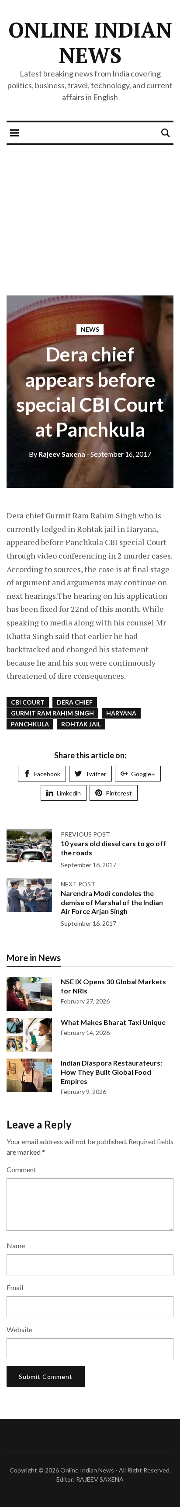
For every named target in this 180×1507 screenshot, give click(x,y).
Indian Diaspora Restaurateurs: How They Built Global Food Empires (111, 1072)
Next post (78, 884)
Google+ (143, 774)
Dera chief (75, 702)
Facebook (47, 774)
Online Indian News (90, 42)
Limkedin (69, 793)
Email (15, 1287)
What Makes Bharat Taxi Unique (113, 1022)
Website (19, 1329)
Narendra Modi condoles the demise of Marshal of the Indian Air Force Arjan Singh (112, 902)
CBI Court (28, 702)
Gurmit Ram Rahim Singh (52, 713)
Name (16, 1245)
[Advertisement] (90, 213)
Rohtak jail (81, 724)
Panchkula (30, 724)
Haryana (121, 713)
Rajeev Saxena (57, 454)
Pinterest (119, 793)
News (90, 329)
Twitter (95, 774)
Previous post (85, 834)
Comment (21, 1169)
